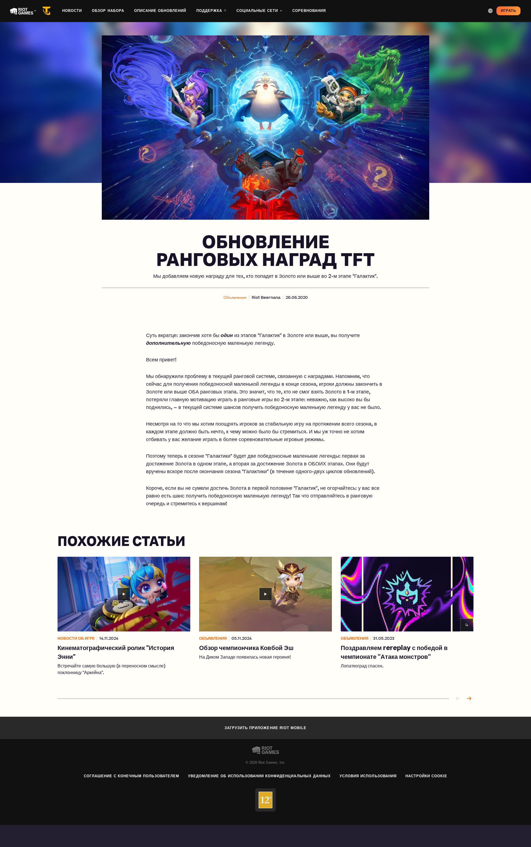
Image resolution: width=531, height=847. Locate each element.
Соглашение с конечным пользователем (131, 776)
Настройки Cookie (426, 776)
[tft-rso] (47, 11)
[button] (234, 298)
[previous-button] (458, 699)
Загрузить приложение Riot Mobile (265, 728)
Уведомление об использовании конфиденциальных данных (259, 776)
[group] (265, 621)
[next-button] (469, 699)
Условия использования (368, 776)
